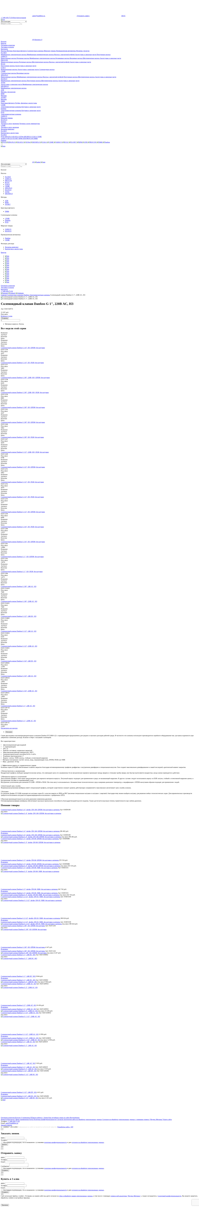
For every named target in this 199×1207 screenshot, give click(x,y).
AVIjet (3, 82)
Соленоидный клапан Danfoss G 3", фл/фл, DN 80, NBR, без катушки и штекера (29, 868)
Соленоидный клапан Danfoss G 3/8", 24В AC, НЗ (18, 586)
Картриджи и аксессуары (10, 133)
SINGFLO (4, 75)
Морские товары (7, 118)
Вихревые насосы (76, 58)
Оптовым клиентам (8, 45)
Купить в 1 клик (6, 316)
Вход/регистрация (19, 18)
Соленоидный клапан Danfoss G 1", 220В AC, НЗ (18, 721)
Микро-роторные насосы (10, 62)
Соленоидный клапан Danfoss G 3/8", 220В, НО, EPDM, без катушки (25, 377)
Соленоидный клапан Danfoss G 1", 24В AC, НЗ (18, 706)
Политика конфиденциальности (45, 1119)
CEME (3, 71)
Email (3, 1162)
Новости (4, 1119)
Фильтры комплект (7, 129)
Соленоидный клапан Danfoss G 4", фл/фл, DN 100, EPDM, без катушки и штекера (30, 810)
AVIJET (3, 97)
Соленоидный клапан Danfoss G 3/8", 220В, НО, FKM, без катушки (25, 392)
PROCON (4, 60)
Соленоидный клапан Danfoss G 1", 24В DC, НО (18, 955)
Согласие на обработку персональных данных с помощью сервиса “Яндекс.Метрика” (132, 1119)
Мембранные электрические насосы (14, 54)
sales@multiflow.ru (11, 1123)
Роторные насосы (23, 58)
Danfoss (3, 109)
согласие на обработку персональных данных (88, 1142)
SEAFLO (4, 79)
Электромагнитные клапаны (11, 107)
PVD (2, 112)
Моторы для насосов (8, 92)
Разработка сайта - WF (65, 1127)
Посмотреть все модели (9, 728)
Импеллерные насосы (9, 58)
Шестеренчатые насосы (91, 58)
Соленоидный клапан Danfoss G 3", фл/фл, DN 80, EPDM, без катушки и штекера (30, 839)
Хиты (31, 1119)
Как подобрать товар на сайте (59, 1118)
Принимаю (5, 1205)
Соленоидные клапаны (15, 295)
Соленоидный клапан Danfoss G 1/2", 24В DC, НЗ (18, 616)
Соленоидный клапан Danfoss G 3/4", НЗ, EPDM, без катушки (23, 542)
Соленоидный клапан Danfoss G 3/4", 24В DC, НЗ (18, 661)
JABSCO (4, 56)
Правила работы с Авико (39, 1118)
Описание (9, 732)
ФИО (3, 1138)
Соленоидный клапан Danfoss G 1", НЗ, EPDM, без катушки (22, 556)
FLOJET (4, 53)
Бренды (3, 252)
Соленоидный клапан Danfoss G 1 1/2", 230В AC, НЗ (20, 1013)
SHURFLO (5, 86)
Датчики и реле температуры (29, 123)
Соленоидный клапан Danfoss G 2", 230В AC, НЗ (18, 984)
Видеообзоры (74, 1118)
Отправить (5, 1170)
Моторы (4, 95)
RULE (3, 64)
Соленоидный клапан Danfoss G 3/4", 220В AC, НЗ (19, 691)
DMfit (3, 101)
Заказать (4, 1144)
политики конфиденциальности (55, 1142)
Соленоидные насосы (47, 69)
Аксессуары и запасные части (86, 54)
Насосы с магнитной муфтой (64, 54)
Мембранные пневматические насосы (40, 54)
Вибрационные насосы (9, 69)
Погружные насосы (103, 54)
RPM (2, 94)
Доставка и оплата (7, 47)
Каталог (18, 1118)
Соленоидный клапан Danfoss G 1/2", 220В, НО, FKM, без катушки (25, 452)
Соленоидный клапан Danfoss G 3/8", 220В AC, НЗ (19, 601)
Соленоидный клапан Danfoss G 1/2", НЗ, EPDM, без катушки (23, 467)
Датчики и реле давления (10, 123)
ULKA (3, 67)
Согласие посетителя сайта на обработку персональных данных (79, 1119)
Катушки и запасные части (31, 107)
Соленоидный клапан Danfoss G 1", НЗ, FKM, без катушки (22, 571)
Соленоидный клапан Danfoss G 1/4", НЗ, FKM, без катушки (22, 363)
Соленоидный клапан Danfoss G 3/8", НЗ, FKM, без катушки (22, 437)
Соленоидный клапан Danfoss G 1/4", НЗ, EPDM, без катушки (23, 348)
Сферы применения (22, 1119)
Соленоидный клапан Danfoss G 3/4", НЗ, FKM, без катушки (22, 527)
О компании (25, 1118)
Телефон (4, 1140)
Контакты (4, 49)
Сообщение (5, 1166)
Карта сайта (167, 1119)
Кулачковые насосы (63, 58)
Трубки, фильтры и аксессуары (26, 103)
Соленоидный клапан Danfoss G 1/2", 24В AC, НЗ (18, 631)
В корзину (5, 318)
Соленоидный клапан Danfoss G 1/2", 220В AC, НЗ (19, 646)
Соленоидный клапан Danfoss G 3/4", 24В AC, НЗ (18, 676)
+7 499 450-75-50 (7, 291)
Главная (4, 295)
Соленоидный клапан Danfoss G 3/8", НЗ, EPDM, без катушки (23, 407)
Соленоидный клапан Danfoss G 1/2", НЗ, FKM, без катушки (22, 482)
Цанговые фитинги (8, 103)
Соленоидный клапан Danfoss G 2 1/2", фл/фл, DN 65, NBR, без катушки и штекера (30, 897)
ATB (2, 90)
